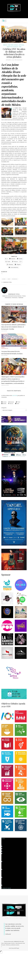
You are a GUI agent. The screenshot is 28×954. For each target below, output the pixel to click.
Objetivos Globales (12, 46)
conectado (14, 395)
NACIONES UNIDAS (13, 45)
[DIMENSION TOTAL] (14, 7)
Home (2, 943)
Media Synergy (7, 943)
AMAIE (9, 279)
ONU (20, 46)
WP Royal (17, 948)
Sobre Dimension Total (20, 943)
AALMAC (4, 279)
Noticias (21, 45)
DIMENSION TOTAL (7, 282)
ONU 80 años (14, 279)
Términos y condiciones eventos (12, 944)
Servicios (13, 943)
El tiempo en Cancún (6, 888)
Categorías (3, 407)
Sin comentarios (18, 59)
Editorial (8, 934)
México (5, 45)
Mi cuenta (3, 944)
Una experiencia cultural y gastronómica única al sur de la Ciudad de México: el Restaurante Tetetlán (13, 327)
